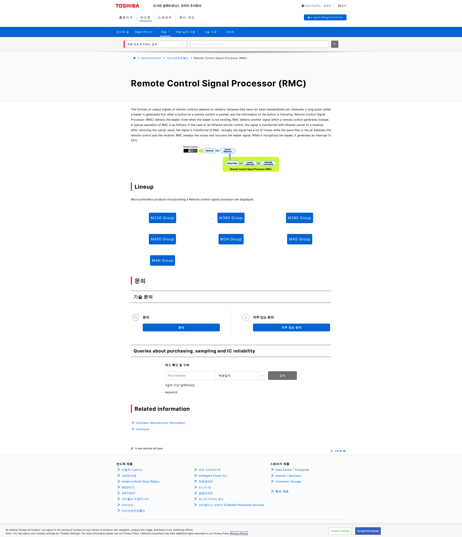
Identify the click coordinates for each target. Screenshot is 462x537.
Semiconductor (151, 58)
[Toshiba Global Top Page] (134, 6)
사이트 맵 (340, 451)
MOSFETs (128, 487)
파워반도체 (129, 475)
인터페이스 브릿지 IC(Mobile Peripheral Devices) (231, 505)
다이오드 (127, 505)
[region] (231, 531)
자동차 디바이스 (132, 470)
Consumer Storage (288, 481)
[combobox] (259, 44)
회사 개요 (282, 491)
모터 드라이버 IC (210, 470)
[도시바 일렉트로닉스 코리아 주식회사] (177, 6)
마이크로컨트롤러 (177, 58)
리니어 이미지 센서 (211, 499)
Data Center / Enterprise (292, 470)
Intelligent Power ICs (213, 475)
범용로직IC (206, 493)
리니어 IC (205, 487)
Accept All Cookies (368, 530)
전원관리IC (206, 481)
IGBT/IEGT (129, 493)
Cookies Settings (340, 530)
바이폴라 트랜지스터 (135, 499)
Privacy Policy (239, 533)
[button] (318, 6)
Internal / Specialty (288, 475)
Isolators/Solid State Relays (140, 481)
